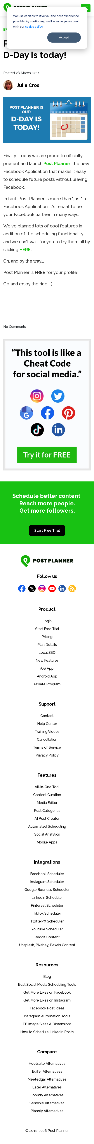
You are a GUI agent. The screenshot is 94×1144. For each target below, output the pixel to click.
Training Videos (47, 732)
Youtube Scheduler (47, 929)
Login (47, 621)
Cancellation (47, 739)
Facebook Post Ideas (47, 1008)
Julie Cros (28, 85)
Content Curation (47, 795)
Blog (47, 977)
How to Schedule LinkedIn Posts (47, 1032)
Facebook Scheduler (47, 874)
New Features (47, 660)
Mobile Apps (47, 842)
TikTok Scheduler (47, 913)
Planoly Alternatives (47, 1111)
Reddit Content (47, 937)
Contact (47, 716)
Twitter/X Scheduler (47, 921)
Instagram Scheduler (47, 882)
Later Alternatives (47, 1087)
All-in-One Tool (47, 787)
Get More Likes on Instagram (47, 1000)
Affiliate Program (47, 684)
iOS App (47, 668)
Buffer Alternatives (47, 1071)
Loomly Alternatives (47, 1095)
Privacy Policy (47, 755)
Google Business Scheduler (47, 890)
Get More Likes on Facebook (47, 992)
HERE (25, 249)
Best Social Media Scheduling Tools (47, 984)
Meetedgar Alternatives (47, 1079)
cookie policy (33, 26)
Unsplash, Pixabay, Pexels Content (47, 945)
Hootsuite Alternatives (47, 1063)
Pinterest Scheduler (47, 905)
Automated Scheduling (47, 826)
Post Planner (57, 163)
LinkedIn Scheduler (47, 897)
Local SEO (47, 652)
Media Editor (47, 803)
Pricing (47, 637)
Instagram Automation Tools (47, 1016)
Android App (47, 676)
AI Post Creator (47, 818)
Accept (64, 37)
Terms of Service (47, 747)
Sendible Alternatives (47, 1103)
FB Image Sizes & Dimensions (47, 1024)
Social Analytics (47, 834)
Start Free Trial (47, 530)
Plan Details (47, 645)
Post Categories (47, 811)
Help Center (47, 724)
